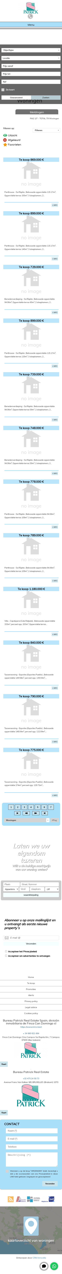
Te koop (31, 983)
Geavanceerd (16, 97)
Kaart (4, 1064)
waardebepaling (31, 895)
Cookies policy (31, 1013)
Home (31, 977)
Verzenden (31, 943)
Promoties (31, 989)
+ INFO (54, 205)
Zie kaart (10, 89)
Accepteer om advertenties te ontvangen (29, 955)
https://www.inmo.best (31, 1027)
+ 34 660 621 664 (31, 1033)
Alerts (31, 995)
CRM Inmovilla (39, 1257)
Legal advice (31, 1007)
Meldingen (37, 112)
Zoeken (45, 97)
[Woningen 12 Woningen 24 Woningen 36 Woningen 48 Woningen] (27, 820)
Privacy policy (31, 1001)
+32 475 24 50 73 (31, 1078)
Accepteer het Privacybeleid (22, 951)
